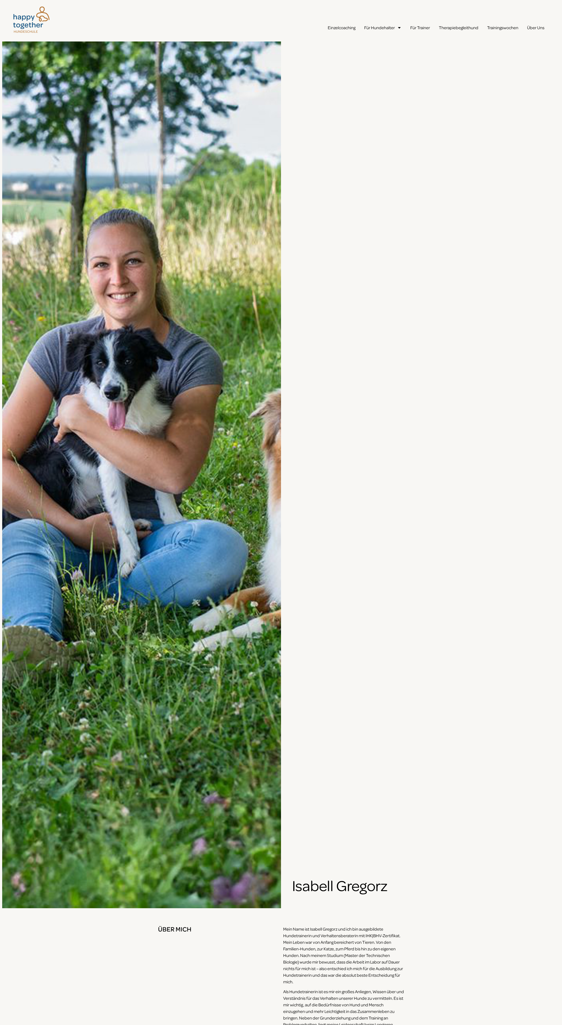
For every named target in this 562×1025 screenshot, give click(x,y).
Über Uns (535, 27)
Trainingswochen (502, 27)
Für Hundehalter (379, 27)
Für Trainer (420, 27)
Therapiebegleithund (458, 27)
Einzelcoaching (341, 27)
